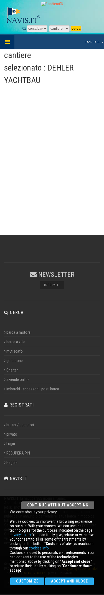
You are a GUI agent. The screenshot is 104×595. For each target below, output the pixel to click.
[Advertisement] (52, 169)
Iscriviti (52, 285)
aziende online (17, 379)
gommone (14, 360)
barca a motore (18, 332)
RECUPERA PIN (18, 453)
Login (10, 443)
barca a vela (15, 342)
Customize (27, 581)
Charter (12, 370)
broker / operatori (20, 425)
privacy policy (20, 535)
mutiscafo (14, 351)
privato (11, 434)
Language (93, 42)
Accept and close (69, 581)
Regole (11, 462)
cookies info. (39, 548)
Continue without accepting (57, 505)
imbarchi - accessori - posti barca (32, 389)
